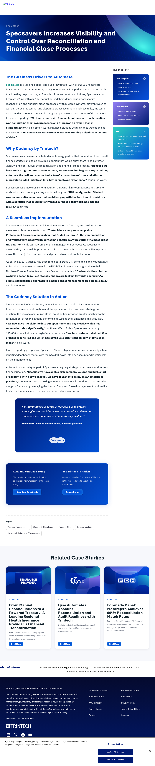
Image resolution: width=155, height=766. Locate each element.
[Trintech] (12, 5)
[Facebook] (23, 734)
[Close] (150, 751)
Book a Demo (72, 492)
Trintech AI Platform (98, 690)
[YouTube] (30, 734)
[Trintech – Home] (43, 726)
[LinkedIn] (8, 734)
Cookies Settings (115, 744)
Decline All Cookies (115, 752)
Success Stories (96, 696)
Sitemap (125, 715)
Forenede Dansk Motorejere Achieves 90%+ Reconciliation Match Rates (125, 611)
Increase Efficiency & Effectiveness (24, 533)
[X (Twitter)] (15, 734)
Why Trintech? (95, 702)
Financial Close (65, 527)
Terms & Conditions (130, 709)
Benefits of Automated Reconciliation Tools (116, 667)
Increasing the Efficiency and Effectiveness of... (91, 671)
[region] (77, 751)
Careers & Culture (130, 690)
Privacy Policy (128, 702)
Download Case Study (27, 492)
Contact (93, 715)
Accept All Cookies (115, 759)
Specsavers (13, 84)
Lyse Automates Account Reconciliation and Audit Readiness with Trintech (76, 613)
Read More (16, 644)
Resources (126, 696)
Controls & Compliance (43, 527)
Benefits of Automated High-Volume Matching (64, 667)
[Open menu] (149, 4)
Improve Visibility (84, 527)
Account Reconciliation (18, 527)
